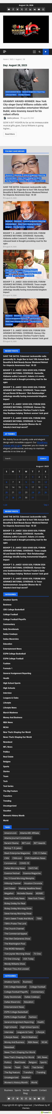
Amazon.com (10, 833)
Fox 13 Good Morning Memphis (19, 878)
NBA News (8, 722)
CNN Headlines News (35, 858)
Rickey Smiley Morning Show (17, 908)
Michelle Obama (24, 893)
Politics (6, 752)
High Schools (9, 688)
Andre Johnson (13, 118)
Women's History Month (36, 181)
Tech (5, 781)
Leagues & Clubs (10, 698)
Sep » (46, 504)
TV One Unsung (12, 958)
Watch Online (46, 52)
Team (5, 776)
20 (6, 492)
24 (33, 492)
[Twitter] (22, 9)
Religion (8, 227)
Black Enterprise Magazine (17, 853)
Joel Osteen (9, 888)
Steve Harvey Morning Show (17, 913)
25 (39, 492)
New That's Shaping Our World (17, 732)
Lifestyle (7, 703)
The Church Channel (14, 928)
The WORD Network (14, 948)
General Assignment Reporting (33, 92)
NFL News (7, 747)
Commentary (9, 624)
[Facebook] (13, 9)
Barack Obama (11, 843)
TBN (39, 918)
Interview (7, 693)
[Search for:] (20, 458)
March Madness (10, 712)
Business (9, 175)
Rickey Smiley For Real (14, 903)
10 (33, 482)
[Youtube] (39, 9)
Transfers (7, 796)
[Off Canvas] (4, 52)
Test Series (8, 786)
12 (45, 482)
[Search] (39, 51)
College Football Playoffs (14, 619)
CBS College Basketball (13, 609)
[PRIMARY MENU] (34, 52)
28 (13, 497)
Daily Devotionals (11, 629)
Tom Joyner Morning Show (17, 953)
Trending (22, 181)
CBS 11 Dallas (39, 853)
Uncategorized (9, 806)
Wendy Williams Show (14, 963)
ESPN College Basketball (14, 654)
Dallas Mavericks (11, 639)
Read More (10, 134)
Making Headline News (30, 888)
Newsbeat (7, 742)
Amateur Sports (10, 600)
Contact (43, 1090)
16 (26, 487)
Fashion (6, 663)
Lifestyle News (11, 95)
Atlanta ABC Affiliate (29, 833)
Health (6, 678)
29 (19, 497)
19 (45, 487)
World (5, 820)
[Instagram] (43, 9)
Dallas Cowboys (10, 634)
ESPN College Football (13, 658)
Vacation (7, 810)
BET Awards (39, 843)
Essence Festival (12, 873)
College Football (10, 614)
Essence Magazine (32, 873)
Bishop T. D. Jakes (12, 848)
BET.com (26, 843)
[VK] (34, 9)
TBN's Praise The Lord (15, 923)
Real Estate (8, 757)
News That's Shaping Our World (29, 178)
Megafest (9, 893)
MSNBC (39, 893)
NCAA (6, 727)
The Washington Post (14, 943)
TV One (37, 953)
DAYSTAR (33, 868)
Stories (6, 771)
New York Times (36, 898)
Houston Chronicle (33, 883)
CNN (6, 858)
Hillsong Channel (12, 883)
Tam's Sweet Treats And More (18, 918)
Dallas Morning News (14, 868)
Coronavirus (10, 863)
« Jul (5, 504)
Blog (25, 1093)
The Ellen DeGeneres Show (17, 938)
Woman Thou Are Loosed (16, 968)
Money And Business (12, 717)
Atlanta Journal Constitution (17, 838)
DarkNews (39, 1105)
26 (45, 492)
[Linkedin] (30, 9)
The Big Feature (24, 95)
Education (17, 175)
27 (6, 497)
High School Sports (11, 683)
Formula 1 (7, 668)
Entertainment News (13, 92)
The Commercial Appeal (15, 933)
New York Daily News (14, 898)
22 (19, 492)
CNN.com (17, 858)
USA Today (28, 958)
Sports (6, 766)
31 (33, 497)
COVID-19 (24, 863)
